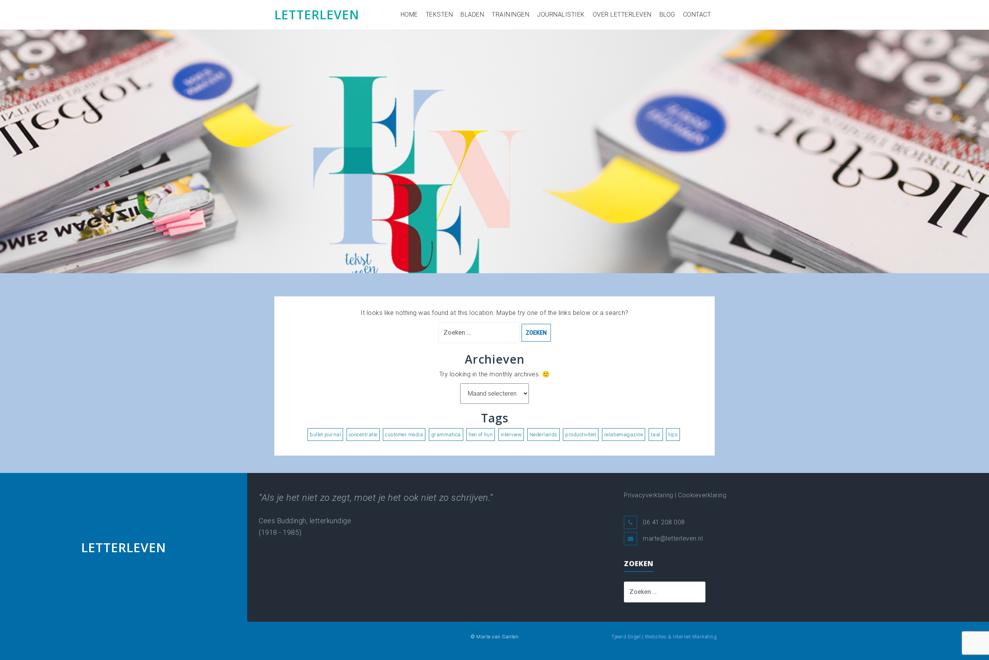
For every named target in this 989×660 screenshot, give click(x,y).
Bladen (472, 14)
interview (511, 434)
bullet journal (325, 434)
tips (673, 434)
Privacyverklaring (648, 495)
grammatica (446, 434)
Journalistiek (561, 14)
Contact (697, 14)
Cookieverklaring (702, 495)
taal (656, 434)
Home (409, 14)
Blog (667, 14)
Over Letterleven (622, 14)
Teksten (439, 14)
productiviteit (580, 434)
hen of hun (481, 434)
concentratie (363, 434)
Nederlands (543, 434)
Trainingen (510, 14)
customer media (404, 434)
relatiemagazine (623, 434)
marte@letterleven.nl (673, 538)
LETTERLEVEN (316, 14)
